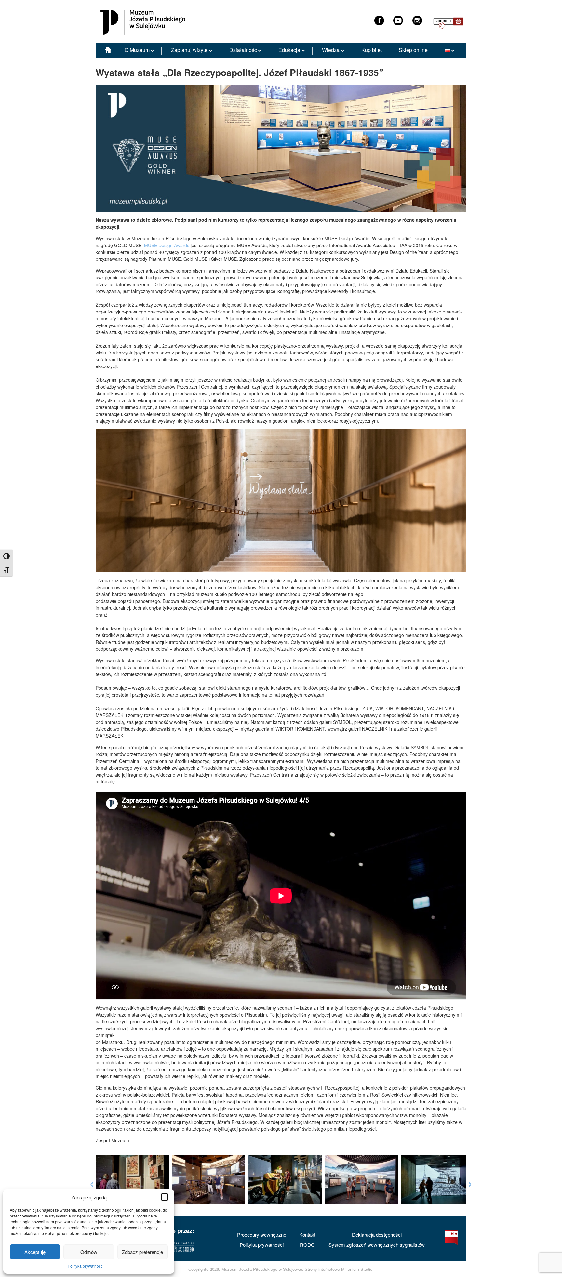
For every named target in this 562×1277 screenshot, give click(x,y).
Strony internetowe (322, 1269)
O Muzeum (137, 50)
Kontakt (307, 1234)
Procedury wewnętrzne (261, 1234)
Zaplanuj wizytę (189, 50)
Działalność (243, 50)
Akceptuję (35, 1251)
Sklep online (413, 50)
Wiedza (331, 50)
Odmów (88, 1251)
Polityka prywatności (86, 1266)
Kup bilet (371, 50)
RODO (307, 1244)
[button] (164, 1197)
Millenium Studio (356, 1269)
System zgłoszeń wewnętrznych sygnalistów (376, 1244)
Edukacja (289, 50)
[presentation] (92, 1182)
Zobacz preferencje (142, 1251)
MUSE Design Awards (166, 245)
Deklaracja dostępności (377, 1234)
